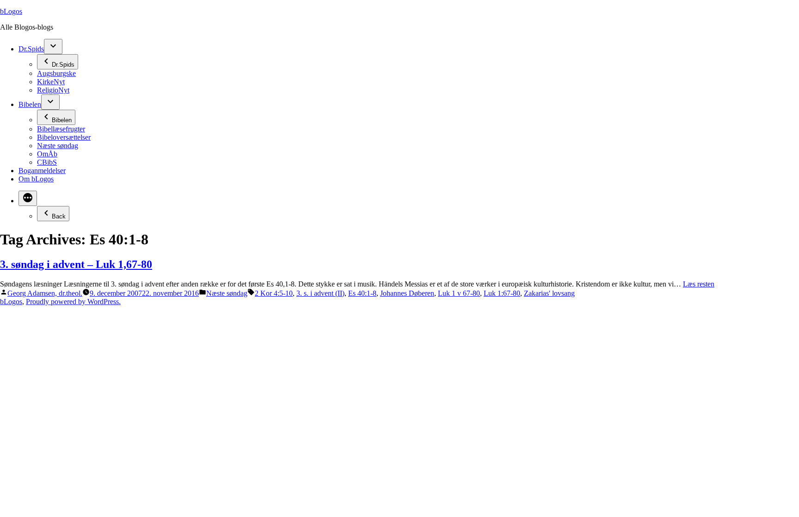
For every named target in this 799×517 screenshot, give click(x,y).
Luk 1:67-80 (502, 293)
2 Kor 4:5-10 (274, 293)
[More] (27, 198)
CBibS (47, 162)
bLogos (11, 11)
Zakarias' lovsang (549, 293)
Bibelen (29, 104)
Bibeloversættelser (64, 137)
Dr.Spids (31, 49)
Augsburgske (56, 73)
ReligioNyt (53, 90)
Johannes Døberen (407, 293)
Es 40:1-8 (362, 293)
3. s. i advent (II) (320, 293)
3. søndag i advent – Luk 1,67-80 (76, 264)
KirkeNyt (51, 82)
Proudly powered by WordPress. (73, 301)
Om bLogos (36, 179)
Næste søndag (57, 145)
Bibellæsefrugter (61, 129)
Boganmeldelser (42, 170)
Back (59, 216)
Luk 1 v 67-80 (459, 293)
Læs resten (698, 284)
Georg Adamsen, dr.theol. (44, 293)
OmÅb (47, 154)
